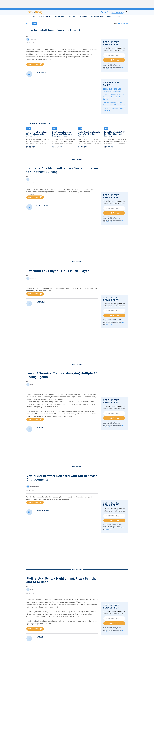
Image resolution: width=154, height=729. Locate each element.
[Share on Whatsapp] (127, 23)
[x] (108, 12)
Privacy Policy (108, 68)
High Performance (96, 17)
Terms (122, 67)
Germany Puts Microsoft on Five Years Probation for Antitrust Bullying (36, 134)
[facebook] (102, 12)
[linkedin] (105, 12)
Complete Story (33, 64)
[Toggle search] (126, 12)
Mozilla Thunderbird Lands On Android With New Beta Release (89, 134)
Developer (72, 17)
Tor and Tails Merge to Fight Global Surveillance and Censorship (114, 134)
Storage (110, 17)
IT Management (44, 17)
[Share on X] (121, 23)
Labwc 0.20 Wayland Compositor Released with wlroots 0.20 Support (113, 97)
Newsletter (118, 12)
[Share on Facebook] (119, 23)
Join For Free (114, 60)
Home (27, 23)
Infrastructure (59, 17)
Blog (118, 17)
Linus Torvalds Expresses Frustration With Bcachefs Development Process (62, 134)
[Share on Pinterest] (124, 23)
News (33, 17)
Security (83, 17)
